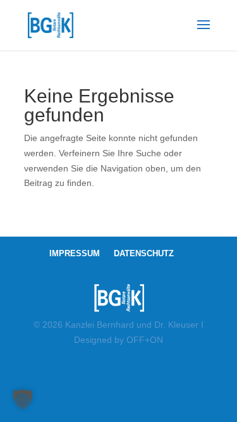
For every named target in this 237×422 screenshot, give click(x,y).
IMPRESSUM (74, 253)
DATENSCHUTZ (144, 253)
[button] (23, 399)
